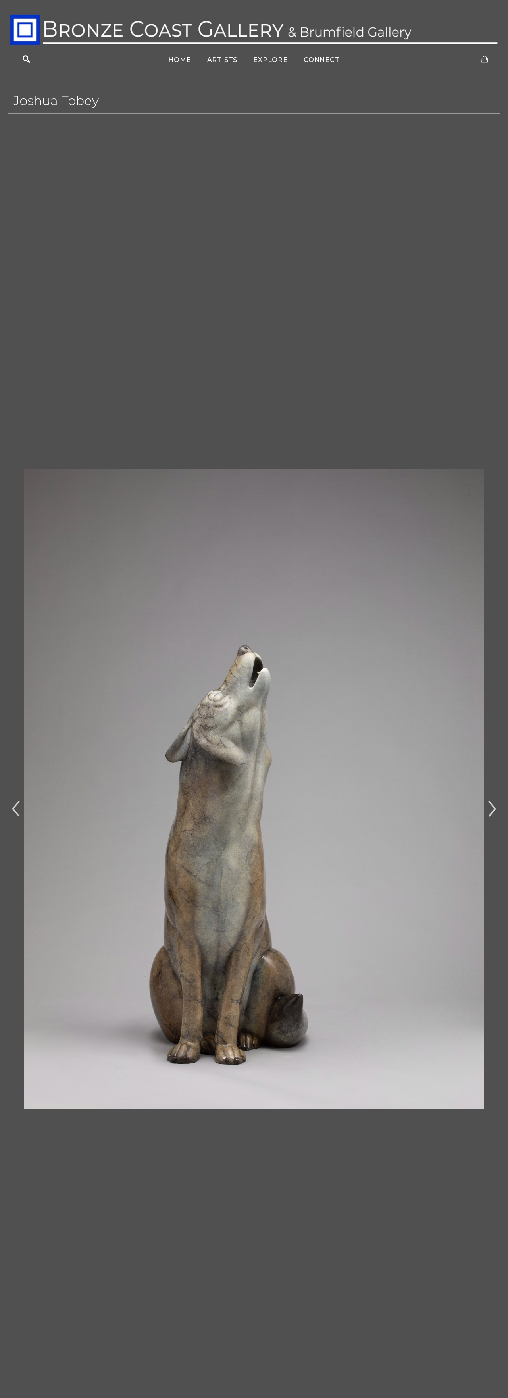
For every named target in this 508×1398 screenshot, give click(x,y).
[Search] (26, 59)
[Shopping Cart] (484, 59)
